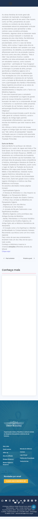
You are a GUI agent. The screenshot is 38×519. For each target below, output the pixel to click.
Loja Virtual (23, 472)
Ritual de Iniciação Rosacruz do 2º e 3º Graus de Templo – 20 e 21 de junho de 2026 (19, 348)
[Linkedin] (28, 518)
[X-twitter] (17, 518)
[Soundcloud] (21, 518)
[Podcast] (36, 518)
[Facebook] (13, 518)
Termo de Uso (24, 478)
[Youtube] (6, 518)
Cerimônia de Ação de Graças (17, 317)
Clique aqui (6, 251)
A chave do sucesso (13, 396)
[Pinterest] (32, 518)
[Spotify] (25, 518)
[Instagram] (10, 518)
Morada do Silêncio (26, 466)
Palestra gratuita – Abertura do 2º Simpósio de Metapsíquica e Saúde (18, 296)
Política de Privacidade (27, 475)
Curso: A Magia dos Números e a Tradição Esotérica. (18, 308)
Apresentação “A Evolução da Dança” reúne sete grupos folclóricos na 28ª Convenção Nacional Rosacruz (17, 282)
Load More (19, 409)
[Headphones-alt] (2, 518)
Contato (22, 469)
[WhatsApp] (33, 507)
